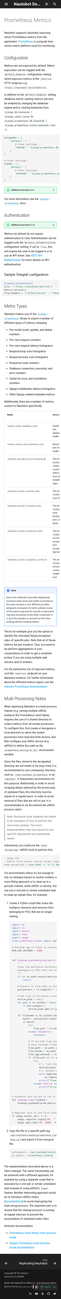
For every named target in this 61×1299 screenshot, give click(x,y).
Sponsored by (11, 1286)
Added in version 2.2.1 (22, 190)
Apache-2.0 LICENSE (14, 1276)
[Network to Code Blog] (30, 1293)
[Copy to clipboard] (56, 138)
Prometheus (25, 41)
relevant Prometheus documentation (25, 686)
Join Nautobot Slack (46, 1283)
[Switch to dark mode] (46, 4)
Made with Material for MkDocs (19, 1283)
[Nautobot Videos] (36, 1293)
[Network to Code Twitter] (54, 1293)
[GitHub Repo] (48, 1293)
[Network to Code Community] (42, 1293)
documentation (14, 1201)
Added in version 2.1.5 (22, 225)
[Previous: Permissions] (6, 1262)
